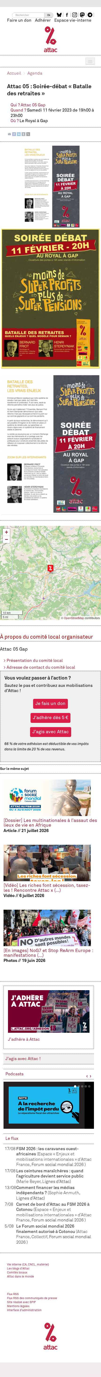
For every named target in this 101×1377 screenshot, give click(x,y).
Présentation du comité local (33, 661)
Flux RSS (13, 1294)
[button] (50, 568)
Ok (48, 15)
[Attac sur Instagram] (75, 15)
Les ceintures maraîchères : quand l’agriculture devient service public (50, 1176)
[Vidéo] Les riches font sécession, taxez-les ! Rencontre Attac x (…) (47, 888)
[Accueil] (50, 39)
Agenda (34, 73)
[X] (28, 134)
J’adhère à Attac (24, 1039)
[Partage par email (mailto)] (9, 134)
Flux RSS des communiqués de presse (32, 1298)
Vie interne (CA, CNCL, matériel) (28, 1264)
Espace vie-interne (72, 20)
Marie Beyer (28, 1182)
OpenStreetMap (74, 618)
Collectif (39, 1237)
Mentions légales (18, 1306)
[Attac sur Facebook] (67, 15)
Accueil (14, 73)
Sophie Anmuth (64, 1193)
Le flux (11, 1139)
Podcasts (14, 1074)
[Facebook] (14, 134)
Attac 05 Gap (33, 105)
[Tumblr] (23, 134)
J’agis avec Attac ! (23, 1059)
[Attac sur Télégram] (90, 15)
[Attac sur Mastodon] (83, 15)
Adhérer (43, 20)
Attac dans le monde (20, 1276)
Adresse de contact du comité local (39, 667)
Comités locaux (17, 1272)
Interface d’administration (24, 1310)
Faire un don (19, 20)
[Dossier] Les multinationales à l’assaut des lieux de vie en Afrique (50, 823)
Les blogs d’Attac (18, 1268)
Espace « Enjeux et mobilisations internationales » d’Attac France (53, 1159)
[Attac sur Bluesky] (59, 15)
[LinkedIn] (19, 134)
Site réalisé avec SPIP (21, 1302)
